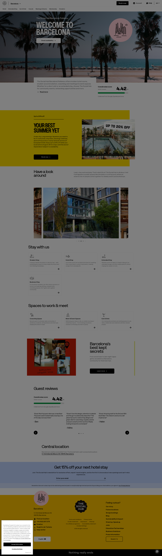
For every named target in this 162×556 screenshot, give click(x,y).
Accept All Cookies (17, 544)
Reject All (28, 552)
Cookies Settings (17, 549)
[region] (17, 537)
